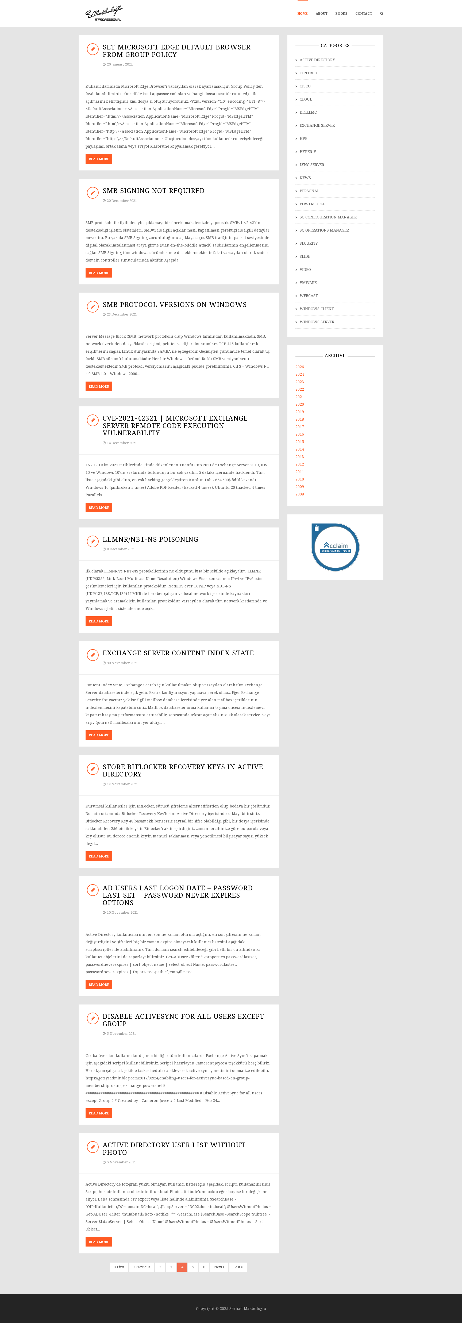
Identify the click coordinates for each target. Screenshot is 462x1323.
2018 (299, 419)
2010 (299, 479)
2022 (299, 389)
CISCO (305, 86)
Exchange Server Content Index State (178, 652)
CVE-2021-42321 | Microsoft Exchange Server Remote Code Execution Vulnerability (175, 425)
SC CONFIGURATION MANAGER (328, 217)
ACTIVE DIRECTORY (317, 59)
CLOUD (306, 99)
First (120, 1266)
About (322, 13)
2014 (299, 449)
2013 (299, 456)
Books (341, 13)
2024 (299, 374)
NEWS (305, 177)
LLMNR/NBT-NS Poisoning (150, 539)
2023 (299, 381)
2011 (299, 471)
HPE (303, 138)
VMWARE (308, 282)
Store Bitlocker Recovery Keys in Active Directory (183, 770)
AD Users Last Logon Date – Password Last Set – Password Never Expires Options (178, 895)
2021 (299, 396)
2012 (299, 464)
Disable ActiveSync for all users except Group (183, 1020)
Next (218, 1266)
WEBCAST (309, 295)
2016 (299, 434)
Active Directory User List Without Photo (174, 1148)
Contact (363, 13)
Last (237, 1266)
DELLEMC (308, 112)
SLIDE (305, 256)
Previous (142, 1266)
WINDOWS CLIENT (317, 308)
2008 (299, 494)
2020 (299, 404)
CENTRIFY (309, 72)
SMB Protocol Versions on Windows (175, 304)
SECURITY (309, 243)
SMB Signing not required (154, 190)
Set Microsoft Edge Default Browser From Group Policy (177, 50)
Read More (99, 158)
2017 (299, 426)
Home (303, 13)
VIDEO (305, 269)
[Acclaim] (335, 546)
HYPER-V (308, 151)
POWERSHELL (312, 203)
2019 (299, 411)
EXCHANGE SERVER (317, 125)
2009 (299, 486)
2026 (299, 366)
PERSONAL (309, 190)
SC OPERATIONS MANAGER (324, 230)
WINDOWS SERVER (317, 321)
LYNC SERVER (312, 164)
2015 (299, 441)
